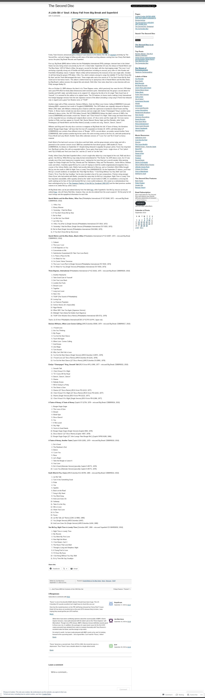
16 (147, 222)
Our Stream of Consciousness (141, 69)
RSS (68, 597)
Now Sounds (139, 115)
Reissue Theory (140, 187)
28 (141, 226)
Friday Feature (140, 183)
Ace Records (139, 79)
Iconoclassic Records (142, 101)
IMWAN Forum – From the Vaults (145, 147)
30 (147, 226)
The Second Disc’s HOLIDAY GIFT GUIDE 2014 (144, 23)
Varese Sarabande (141, 128)
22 (144, 224)
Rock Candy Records (142, 126)
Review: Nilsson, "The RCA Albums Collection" (144, 54)
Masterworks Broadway (142, 112)
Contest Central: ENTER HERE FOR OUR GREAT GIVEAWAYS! (145, 17)
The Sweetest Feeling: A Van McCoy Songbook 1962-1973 (89, 183)
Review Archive (140, 20)
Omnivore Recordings (142, 117)
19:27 (129, 605)
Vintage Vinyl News (141, 169)
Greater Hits (139, 185)
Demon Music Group (142, 90)
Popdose (138, 158)
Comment (123, 689)
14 (141, 222)
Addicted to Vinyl (140, 138)
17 (149, 222)
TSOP (114, 581)
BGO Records (139, 83)
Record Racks (139, 160)
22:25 (129, 647)
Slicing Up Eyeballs (141, 162)
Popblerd (138, 156)
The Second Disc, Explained (144, 26)
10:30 (129, 621)
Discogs (137, 142)
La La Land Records (141, 108)
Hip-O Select (139, 99)
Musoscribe (139, 151)
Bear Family (139, 81)
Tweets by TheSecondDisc (143, 72)
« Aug (137, 228)
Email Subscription (143, 192)
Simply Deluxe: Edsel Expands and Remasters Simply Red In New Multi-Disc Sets (145, 59)
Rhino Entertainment (142, 124)
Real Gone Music (140, 121)
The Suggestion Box (141, 29)
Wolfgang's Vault (140, 174)
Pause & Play (139, 153)
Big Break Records (141, 85)
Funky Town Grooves (142, 94)
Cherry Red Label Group (143, 88)
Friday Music (139, 92)
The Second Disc (61, 6)
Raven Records (140, 119)
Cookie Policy (46, 694)
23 (147, 224)
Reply (52, 614)
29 (144, 226)
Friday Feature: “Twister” (121, 589)
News (103, 581)
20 (139, 224)
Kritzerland (138, 106)
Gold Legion (139, 97)
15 (144, 222)
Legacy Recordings (141, 110)
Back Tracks (139, 181)
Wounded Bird (139, 130)
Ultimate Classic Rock (142, 167)
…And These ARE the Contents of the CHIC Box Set (67, 589)
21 (141, 224)
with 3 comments (54, 16)
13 (139, 222)
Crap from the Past (141, 140)
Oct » (141, 228)
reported (113, 55)
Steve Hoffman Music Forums (144, 165)
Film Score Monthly (141, 144)
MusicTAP (138, 149)
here (91, 190)
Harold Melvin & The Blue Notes (92, 581)
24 (149, 224)
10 (149, 220)
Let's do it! (140, 203)
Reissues (108, 581)
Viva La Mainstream (141, 171)
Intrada (137, 103)
